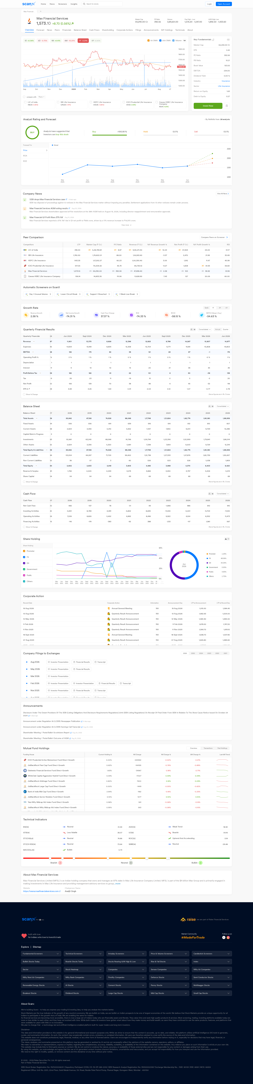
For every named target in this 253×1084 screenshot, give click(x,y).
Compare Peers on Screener (213, 237)
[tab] (43, 4)
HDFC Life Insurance (102, 103)
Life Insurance (224, 86)
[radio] (206, 307)
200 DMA (166, 40)
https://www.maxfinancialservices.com (41, 891)
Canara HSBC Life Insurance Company (171, 104)
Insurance (226, 81)
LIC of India (33, 103)
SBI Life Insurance (68, 103)
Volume (178, 40)
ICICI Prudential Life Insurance (139, 103)
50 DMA (154, 40)
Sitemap (37, 946)
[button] (41, 244)
